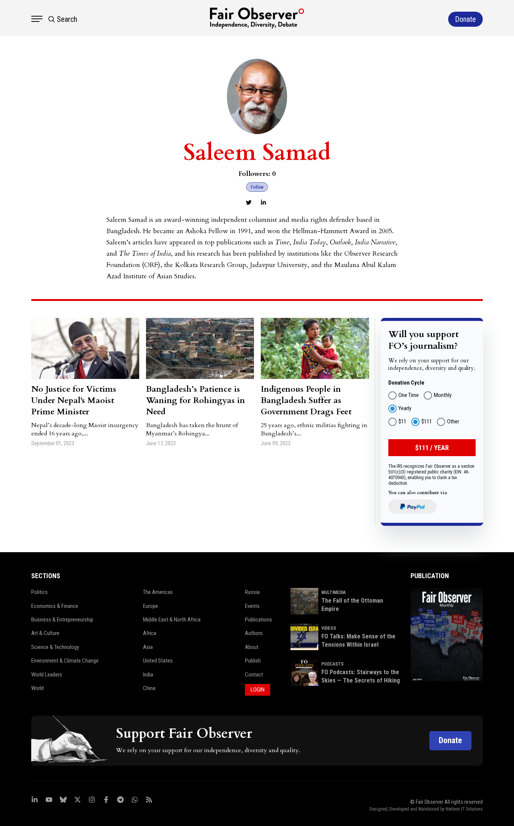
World (37, 688)
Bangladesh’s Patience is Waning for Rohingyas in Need (195, 400)
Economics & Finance (54, 606)
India (148, 674)
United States (158, 660)
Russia (252, 592)
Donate (450, 740)
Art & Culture (45, 633)
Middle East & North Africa (172, 619)
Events (252, 606)
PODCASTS (332, 664)
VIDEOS (328, 628)
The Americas (158, 592)
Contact (254, 674)
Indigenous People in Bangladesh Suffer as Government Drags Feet (306, 400)
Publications (258, 619)
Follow (257, 187)
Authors (254, 633)
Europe (150, 606)
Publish (253, 660)
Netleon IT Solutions (464, 809)
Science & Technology (55, 647)
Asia (148, 647)
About (252, 647)
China (149, 688)
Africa (149, 633)
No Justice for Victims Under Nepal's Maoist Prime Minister (73, 400)
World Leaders (46, 674)
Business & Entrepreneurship (62, 619)
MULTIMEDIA (333, 592)
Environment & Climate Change (65, 660)
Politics (39, 592)
